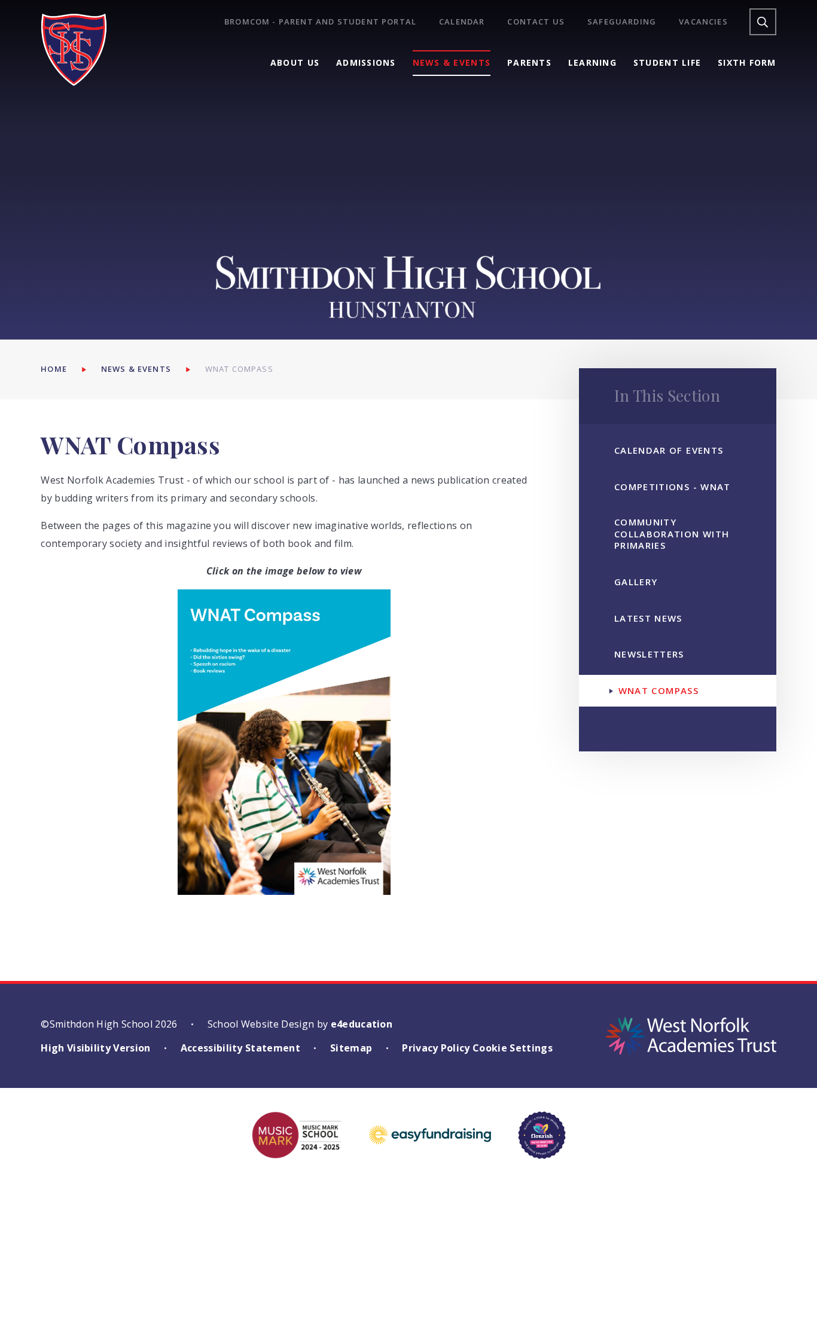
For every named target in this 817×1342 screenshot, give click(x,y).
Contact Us (536, 22)
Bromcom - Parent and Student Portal (320, 22)
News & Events (136, 368)
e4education (362, 1024)
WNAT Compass (239, 368)
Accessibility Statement (240, 1047)
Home (54, 368)
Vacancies (703, 22)
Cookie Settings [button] (512, 1047)
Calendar (461, 22)
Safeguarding (621, 22)
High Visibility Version (95, 1047)
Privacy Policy (436, 1047)
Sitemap (351, 1047)
